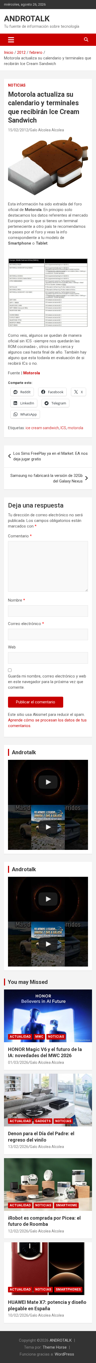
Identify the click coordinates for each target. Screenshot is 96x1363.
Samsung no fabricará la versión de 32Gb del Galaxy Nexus (46, 478)
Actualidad (20, 1037)
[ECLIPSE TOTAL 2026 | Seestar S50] (48, 782)
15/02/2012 (18, 130)
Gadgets (43, 1121)
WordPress (64, 1354)
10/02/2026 (18, 1315)
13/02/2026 (18, 1147)
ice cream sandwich (42, 428)
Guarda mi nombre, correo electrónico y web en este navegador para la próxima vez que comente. (47, 682)
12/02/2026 (18, 1231)
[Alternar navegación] (11, 40)
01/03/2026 (18, 1062)
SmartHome (66, 1205)
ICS (63, 428)
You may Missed (28, 982)
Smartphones (68, 1289)
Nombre (16, 600)
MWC (39, 1037)
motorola (75, 428)
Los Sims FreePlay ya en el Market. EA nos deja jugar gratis (50, 456)
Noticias (17, 85)
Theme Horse (55, 1347)
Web (12, 647)
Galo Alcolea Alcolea (47, 130)
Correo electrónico (26, 623)
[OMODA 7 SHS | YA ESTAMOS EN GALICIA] (48, 827)
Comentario (20, 536)
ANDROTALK (27, 18)
